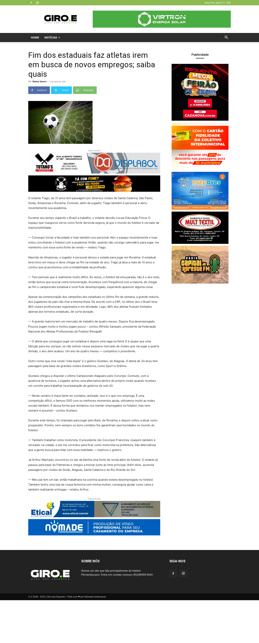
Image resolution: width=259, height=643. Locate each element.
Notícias (50, 37)
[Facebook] (31, 2)
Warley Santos (39, 81)
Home (35, 37)
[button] (226, 38)
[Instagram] (37, 2)
